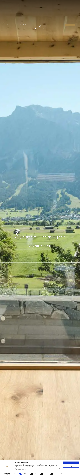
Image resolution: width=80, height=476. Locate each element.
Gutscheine (54, 24)
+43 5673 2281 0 (15, 24)
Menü (6, 24)
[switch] (31, 474)
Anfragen (61, 24)
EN (76, 24)
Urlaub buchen (70, 24)
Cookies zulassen (71, 462)
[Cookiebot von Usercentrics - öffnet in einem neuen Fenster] (7, 474)
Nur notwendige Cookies (71, 466)
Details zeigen (57, 473)
